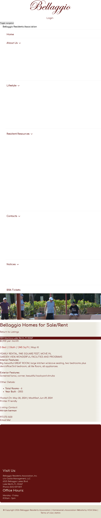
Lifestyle (12, 85)
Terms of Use (47, 513)
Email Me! (5, 420)
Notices (11, 264)
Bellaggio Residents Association (20, 27)
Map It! (35, 347)
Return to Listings (9, 332)
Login (50, 18)
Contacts (12, 216)
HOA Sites (92, 510)
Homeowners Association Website (68, 510)
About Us (12, 43)
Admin (57, 513)
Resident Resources (18, 133)
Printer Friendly (8, 401)
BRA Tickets (13, 290)
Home (10, 34)
